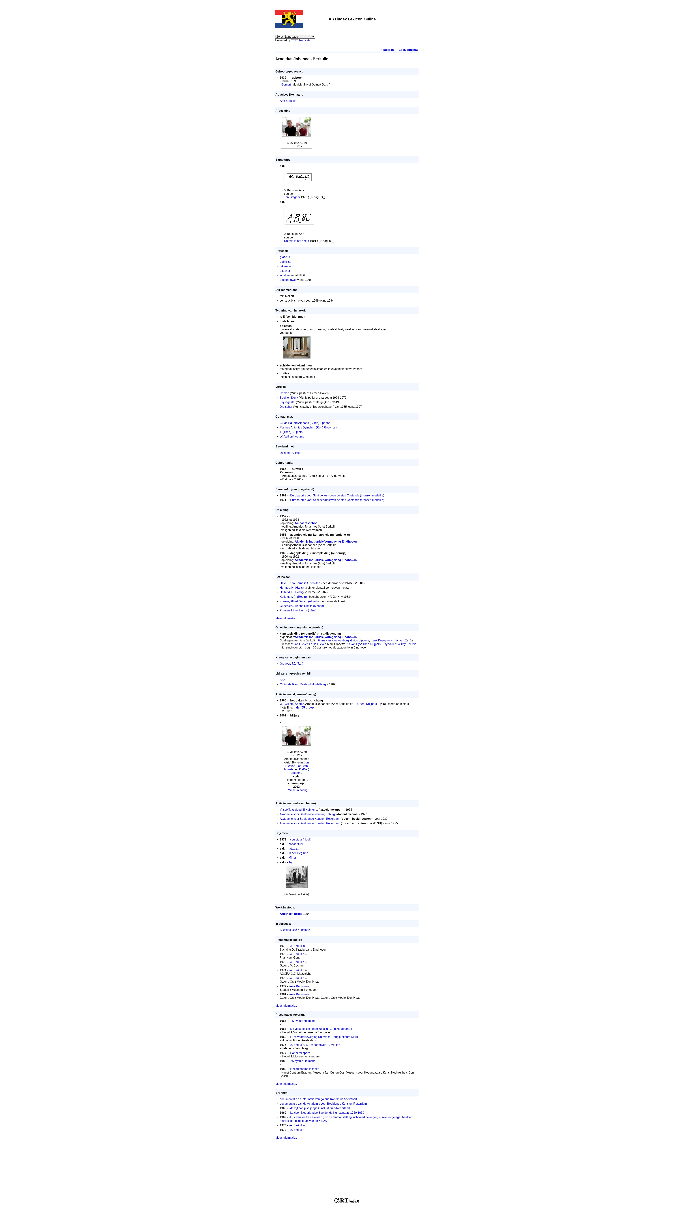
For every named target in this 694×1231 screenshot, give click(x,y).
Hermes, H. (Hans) (292, 587)
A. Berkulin (297, 954)
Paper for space (300, 1053)
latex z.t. (294, 848)
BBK (283, 679)
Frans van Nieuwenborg (333, 640)
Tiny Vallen (389, 644)
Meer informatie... (286, 618)
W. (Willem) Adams (292, 436)
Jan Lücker (301, 644)
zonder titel (296, 844)
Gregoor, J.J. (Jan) (291, 663)
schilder (285, 275)
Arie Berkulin (298, 986)
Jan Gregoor (292, 197)
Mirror (292, 857)
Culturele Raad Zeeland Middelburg (303, 684)
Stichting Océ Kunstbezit (295, 929)
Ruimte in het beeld (296, 240)
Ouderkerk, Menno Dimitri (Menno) (302, 605)
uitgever (285, 270)
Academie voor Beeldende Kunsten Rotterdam (309, 818)
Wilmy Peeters (407, 644)
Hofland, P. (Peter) (291, 592)
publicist (285, 261)
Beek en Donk (289, 397)
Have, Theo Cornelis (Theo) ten (300, 583)
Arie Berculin (288, 100)
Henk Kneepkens (381, 640)
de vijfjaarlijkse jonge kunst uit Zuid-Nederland (320, 1108)
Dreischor (286, 406)
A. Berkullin (297, 946)
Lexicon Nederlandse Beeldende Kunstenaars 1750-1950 (327, 1112)
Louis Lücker (317, 644)
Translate (304, 40)
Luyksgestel (287, 402)
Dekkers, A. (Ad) (290, 452)
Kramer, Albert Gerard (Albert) (299, 601)
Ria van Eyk (353, 644)
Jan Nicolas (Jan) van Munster (296, 766)
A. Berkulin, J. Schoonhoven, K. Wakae (315, 1044)
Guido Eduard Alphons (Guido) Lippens (305, 422)
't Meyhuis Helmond (303, 1020)
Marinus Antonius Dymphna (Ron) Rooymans (309, 427)
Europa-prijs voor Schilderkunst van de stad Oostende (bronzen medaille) (337, 495)
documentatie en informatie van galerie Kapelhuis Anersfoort (318, 1099)
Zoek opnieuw (408, 49)
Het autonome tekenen (304, 1068)
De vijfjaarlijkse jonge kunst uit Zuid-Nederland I (321, 1028)
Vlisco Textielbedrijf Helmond (298, 809)
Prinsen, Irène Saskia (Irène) (298, 610)
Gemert (286, 84)
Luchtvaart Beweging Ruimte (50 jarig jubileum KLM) (324, 1036)
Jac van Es (401, 640)
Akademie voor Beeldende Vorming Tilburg (307, 814)
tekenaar (285, 266)
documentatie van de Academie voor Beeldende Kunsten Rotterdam (323, 1103)
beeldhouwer (288, 279)
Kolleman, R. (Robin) (293, 596)
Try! (291, 862)
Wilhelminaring (298, 790)
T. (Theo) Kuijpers (291, 432)
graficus (285, 257)
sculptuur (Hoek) (300, 839)
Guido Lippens (359, 640)
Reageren (387, 49)
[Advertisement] (347, 1170)
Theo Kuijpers (372, 644)
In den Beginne (298, 853)
